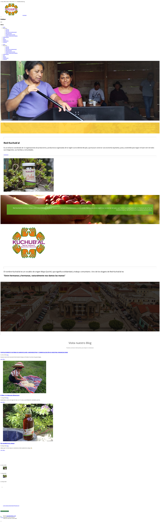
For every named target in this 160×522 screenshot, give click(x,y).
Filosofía (7, 30)
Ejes (4, 38)
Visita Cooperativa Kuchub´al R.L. (9, 131)
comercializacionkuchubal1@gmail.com (11, 505)
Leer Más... (2, 359)
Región (4, 39)
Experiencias (5, 40)
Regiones (80, 321)
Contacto (5, 42)
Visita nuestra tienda (5, 511)
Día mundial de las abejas (7, 443)
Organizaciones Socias (10, 34)
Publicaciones (6, 37)
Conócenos (6, 154)
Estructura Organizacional (11, 32)
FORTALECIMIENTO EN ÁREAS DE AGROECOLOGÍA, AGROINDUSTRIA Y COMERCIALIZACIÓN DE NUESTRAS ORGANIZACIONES (34, 352)
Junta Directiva (9, 33)
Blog (8, 354)
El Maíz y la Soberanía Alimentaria (9, 395)
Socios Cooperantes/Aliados (12, 35)
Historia (7, 29)
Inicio (4, 27)
